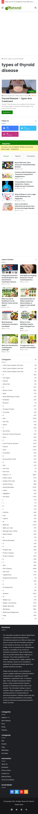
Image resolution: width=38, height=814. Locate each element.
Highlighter (6, 493)
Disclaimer (5, 767)
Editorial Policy (6, 776)
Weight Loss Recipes (9, 603)
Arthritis (5, 381)
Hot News (6, 496)
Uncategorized (7, 587)
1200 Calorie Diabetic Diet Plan (13, 365)
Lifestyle (5, 512)
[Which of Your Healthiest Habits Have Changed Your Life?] (28, 315)
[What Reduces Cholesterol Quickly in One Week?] (10, 315)
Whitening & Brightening (10, 612)
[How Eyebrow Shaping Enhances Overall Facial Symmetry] (28, 269)
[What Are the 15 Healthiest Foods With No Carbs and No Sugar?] (10, 292)
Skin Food (6, 571)
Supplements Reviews (10, 578)
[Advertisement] (19, 32)
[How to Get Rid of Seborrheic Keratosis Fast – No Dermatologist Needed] (7, 207)
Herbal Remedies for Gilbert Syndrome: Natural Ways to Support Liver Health (27, 302)
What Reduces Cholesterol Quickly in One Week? (10, 324)
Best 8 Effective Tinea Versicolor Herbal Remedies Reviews (25, 165)
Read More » (7, 112)
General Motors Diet (9, 459)
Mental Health (7, 534)
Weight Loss (7, 600)
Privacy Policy (6, 770)
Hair (4, 465)
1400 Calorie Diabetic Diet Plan (13, 368)
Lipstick (5, 518)
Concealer (6, 412)
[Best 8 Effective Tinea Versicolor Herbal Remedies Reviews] (7, 165)
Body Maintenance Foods (11, 396)
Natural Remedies (8, 540)
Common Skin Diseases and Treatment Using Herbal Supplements (25, 174)
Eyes (4, 437)
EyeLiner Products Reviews (12, 434)
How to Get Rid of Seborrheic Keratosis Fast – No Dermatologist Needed (25, 206)
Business (6, 403)
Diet (4, 418)
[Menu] (3, 8)
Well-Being (6, 609)
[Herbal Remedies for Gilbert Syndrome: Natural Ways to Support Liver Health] (28, 292)
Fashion (5, 446)
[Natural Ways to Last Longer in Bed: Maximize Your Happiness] (7, 197)
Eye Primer (6, 431)
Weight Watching (8, 606)
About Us (4, 764)
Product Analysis (8, 553)
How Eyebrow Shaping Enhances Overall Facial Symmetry (28, 278)
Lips (4, 515)
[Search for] (35, 8)
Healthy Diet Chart (9, 481)
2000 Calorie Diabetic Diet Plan (13, 371)
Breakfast (6, 399)
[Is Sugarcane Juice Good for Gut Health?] (28, 338)
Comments (31, 156)
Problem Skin (7, 550)
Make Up (6, 525)
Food (4, 450)
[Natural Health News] (13, 7)
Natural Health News (9, 95)
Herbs (5, 490)
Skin (4, 565)
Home (5, 59)
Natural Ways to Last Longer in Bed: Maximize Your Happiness (25, 196)
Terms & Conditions (8, 780)
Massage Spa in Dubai (10, 531)
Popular (6, 156)
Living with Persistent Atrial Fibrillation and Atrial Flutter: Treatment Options (9, 279)
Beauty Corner (7, 390)
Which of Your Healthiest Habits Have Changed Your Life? (27, 325)
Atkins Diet (6, 384)
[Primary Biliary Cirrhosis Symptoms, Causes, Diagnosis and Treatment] (7, 186)
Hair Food (6, 471)
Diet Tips (6, 421)
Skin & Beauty (7, 568)
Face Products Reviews (10, 443)
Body (4, 393)
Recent (17, 156)
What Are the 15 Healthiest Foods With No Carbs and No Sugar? (10, 302)
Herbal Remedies (8, 487)
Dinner (5, 425)
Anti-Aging (6, 378)
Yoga (4, 615)
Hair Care (6, 468)
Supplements (7, 575)
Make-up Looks (8, 528)
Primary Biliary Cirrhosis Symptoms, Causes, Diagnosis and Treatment (24, 184)
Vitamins (5, 593)
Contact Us (5, 773)
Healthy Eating (7, 484)
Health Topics (7, 478)
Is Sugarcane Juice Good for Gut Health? (28, 346)
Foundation (6, 453)
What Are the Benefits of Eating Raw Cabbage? (10, 347)
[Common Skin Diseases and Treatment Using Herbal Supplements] (7, 175)
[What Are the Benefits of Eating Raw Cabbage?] (10, 338)
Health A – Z (7, 475)
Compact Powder (8, 409)
